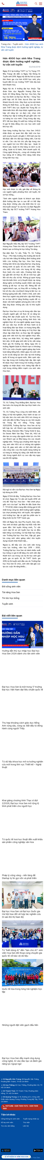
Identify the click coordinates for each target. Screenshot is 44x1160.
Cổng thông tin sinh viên (10, 1119)
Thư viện (26, 1122)
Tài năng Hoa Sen (11, 592)
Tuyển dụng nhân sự (31, 1119)
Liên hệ (26, 1126)
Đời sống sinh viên (11, 586)
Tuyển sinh (18, 44)
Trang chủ (6, 44)
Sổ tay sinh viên (7, 1122)
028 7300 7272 (21, 1106)
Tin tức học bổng (10, 598)
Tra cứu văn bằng (7, 1126)
